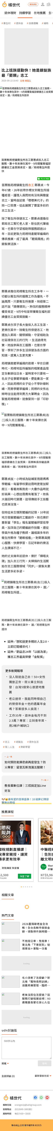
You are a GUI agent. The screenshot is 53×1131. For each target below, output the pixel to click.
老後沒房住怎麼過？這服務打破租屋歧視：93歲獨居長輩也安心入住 (36, 998)
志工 (7, 741)
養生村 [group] (6, 23)
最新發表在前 (42, 1075)
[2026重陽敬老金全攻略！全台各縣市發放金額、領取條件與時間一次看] (11, 928)
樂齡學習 (25, 747)
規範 (4, 1063)
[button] (49, 4)
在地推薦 (40, 13)
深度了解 (38, 876)
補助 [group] (46, 23)
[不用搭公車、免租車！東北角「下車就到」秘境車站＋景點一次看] (11, 945)
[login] (43, 4)
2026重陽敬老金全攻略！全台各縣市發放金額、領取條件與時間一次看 (36, 927)
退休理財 (10, 13)
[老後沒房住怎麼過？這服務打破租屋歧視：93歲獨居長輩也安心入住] (11, 999)
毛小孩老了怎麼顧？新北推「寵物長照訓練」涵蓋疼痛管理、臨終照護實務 (36, 981)
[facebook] (35, 1097)
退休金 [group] (19, 23)
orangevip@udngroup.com (28, 1104)
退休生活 (34, 741)
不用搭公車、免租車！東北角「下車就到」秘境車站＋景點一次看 (36, 944)
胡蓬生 (19, 741)
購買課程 (33, 4)
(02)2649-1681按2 (23, 1109)
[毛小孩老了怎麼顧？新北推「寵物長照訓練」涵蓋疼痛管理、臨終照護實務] (11, 982)
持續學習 (25, 13)
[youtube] (47, 1097)
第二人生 (9, 747)
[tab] (21, 886)
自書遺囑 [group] (33, 23)
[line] (41, 1097)
